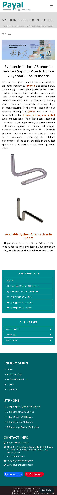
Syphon (10, 280)
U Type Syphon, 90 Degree (19, 307)
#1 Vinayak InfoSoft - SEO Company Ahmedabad (33, 489)
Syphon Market (12, 329)
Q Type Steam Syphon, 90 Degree (22, 291)
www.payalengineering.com (20, 465)
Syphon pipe (11, 334)
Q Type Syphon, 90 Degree (19, 296)
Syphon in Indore (18, 26)
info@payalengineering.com (20, 460)
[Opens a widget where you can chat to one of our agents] (46, 490)
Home (6, 26)
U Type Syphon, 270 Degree (20, 302)
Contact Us (12, 389)
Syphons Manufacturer (17, 379)
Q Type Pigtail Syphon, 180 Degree (23, 286)
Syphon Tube (11, 340)
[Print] (10, 33)
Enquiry (10, 384)
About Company (14, 374)
